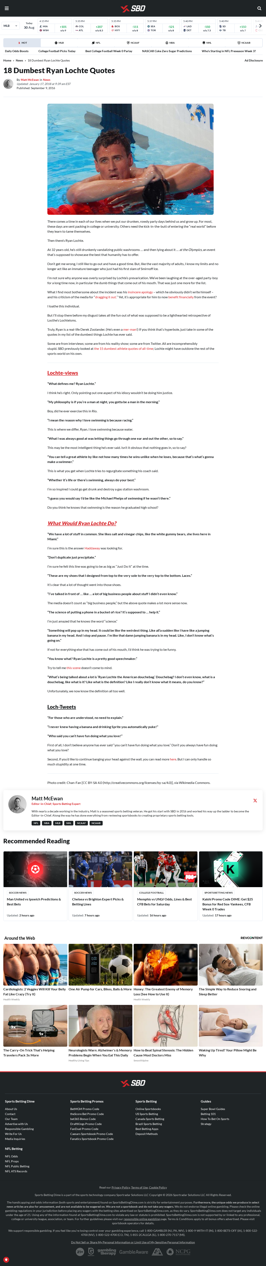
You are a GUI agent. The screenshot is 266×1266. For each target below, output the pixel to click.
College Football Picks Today (56, 51)
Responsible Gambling (19, 1129)
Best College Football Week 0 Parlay (108, 51)
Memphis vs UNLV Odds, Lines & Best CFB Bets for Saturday (164, 901)
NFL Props (12, 1161)
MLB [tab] (61, 42)
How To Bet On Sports (215, 1119)
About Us (11, 1109)
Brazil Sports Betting (148, 1124)
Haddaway (92, 548)
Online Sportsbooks (148, 1109)
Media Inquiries (15, 1139)
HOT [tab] (23, 44)
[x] (255, 800)
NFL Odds (11, 1156)
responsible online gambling (142, 1219)
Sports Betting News (218, 892)
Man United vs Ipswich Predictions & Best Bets (34, 901)
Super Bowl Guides (213, 1109)
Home (7, 60)
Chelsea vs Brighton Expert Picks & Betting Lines (98, 901)
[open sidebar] (6, 8)
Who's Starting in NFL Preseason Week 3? (229, 51)
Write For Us (13, 1134)
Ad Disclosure (254, 60)
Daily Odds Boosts (16, 51)
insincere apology (140, 292)
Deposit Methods (146, 1134)
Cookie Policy (158, 1187)
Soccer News (17, 892)
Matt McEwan (30, 79)
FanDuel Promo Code (84, 1129)
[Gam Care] (91, 1252)
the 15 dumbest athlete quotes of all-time (123, 348)
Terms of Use (139, 1187)
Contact (10, 1114)
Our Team (11, 1119)
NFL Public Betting (17, 1166)
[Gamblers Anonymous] (157, 1252)
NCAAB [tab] (245, 42)
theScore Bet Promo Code (87, 1114)
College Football (151, 892)
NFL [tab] (98, 42)
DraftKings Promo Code (86, 1124)
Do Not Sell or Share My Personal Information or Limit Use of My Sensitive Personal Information (133, 1242)
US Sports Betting (146, 1114)
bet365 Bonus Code (83, 1119)
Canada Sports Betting (149, 1119)
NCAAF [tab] (135, 42)
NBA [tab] (172, 42)
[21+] (80, 1252)
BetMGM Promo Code (84, 1109)
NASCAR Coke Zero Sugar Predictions (167, 51)
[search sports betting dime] (259, 8)
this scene (73, 668)
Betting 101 (208, 1114)
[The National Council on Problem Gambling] (178, 1252)
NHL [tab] (208, 42)
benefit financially (181, 297)
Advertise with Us (16, 1124)
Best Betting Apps (146, 1129)
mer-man (129, 329)
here (173, 759)
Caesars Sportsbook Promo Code (91, 1134)
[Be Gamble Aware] (133, 1252)
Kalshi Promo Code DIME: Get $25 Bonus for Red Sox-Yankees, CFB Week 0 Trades (227, 904)
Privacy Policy (121, 1187)
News (19, 60)
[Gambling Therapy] (107, 1251)
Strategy (206, 1124)
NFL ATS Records (16, 1171)
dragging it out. (106, 297)
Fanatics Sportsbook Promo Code (91, 1139)
